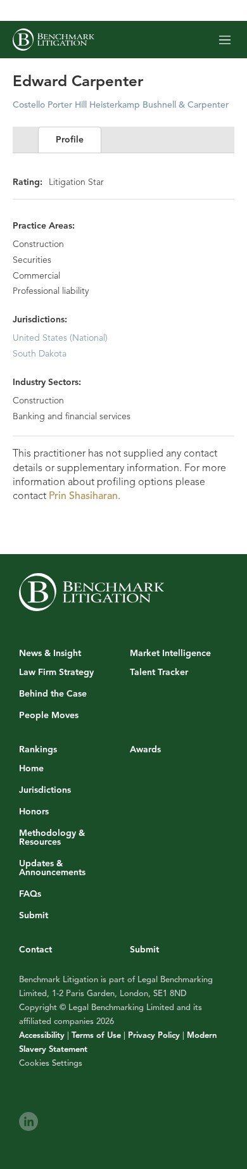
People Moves (49, 715)
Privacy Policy (154, 1035)
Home (31, 768)
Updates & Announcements (52, 868)
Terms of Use (96, 1035)
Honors (34, 811)
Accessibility (42, 1035)
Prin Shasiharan (83, 496)
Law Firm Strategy (56, 672)
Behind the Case (53, 694)
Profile (70, 139)
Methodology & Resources (52, 838)
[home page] (53, 39)
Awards (145, 749)
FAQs (30, 894)
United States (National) (60, 337)
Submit (33, 915)
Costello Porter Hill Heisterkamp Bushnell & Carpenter (121, 104)
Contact (35, 949)
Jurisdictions (45, 790)
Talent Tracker (159, 672)
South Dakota (39, 353)
